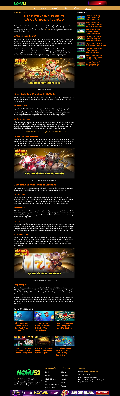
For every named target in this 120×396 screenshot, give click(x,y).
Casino (43, 8)
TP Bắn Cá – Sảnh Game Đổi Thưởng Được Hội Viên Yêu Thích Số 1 (43, 326)
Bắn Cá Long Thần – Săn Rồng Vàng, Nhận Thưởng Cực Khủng (63, 351)
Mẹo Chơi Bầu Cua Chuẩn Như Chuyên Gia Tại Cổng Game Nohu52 (94, 24)
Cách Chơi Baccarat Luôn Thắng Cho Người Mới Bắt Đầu (64, 325)
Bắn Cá (76, 8)
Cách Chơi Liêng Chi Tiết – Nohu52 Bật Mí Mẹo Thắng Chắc (23, 350)
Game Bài (55, 8)
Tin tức (87, 8)
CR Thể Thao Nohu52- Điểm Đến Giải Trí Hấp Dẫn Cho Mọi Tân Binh (94, 38)
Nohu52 (32, 8)
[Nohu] (20, 3)
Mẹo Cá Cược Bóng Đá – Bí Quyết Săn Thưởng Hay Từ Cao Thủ (94, 57)
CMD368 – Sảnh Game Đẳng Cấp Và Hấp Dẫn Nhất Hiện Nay (94, 50)
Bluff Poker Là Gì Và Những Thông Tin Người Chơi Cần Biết (93, 31)
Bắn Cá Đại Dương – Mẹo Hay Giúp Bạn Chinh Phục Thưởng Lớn (22, 326)
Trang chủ (17, 12)
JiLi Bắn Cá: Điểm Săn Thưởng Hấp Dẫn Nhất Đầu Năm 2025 (45, 132)
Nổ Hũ (66, 8)
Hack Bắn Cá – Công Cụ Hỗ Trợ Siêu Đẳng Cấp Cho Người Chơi (93, 17)
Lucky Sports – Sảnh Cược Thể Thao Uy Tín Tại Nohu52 (96, 44)
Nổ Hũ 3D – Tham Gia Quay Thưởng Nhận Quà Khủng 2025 (44, 350)
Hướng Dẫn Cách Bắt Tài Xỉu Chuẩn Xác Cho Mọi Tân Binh (93, 64)
